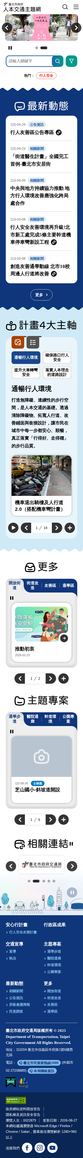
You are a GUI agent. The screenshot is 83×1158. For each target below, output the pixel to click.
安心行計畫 (17, 924)
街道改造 (54, 998)
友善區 (52, 1004)
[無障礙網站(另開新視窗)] (16, 1100)
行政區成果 (55, 924)
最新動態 (14, 983)
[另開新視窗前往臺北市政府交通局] (41, 865)
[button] (65, 7)
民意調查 (16, 1011)
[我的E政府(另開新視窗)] (11, 1082)
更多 (48, 983)
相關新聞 (16, 991)
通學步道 (54, 951)
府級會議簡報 (19, 1004)
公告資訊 (16, 998)
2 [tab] (44, 47)
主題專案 (52, 944)
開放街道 (54, 991)
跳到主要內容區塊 (9, 1)
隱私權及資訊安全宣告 (23, 1115)
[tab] (26, 357)
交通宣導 (14, 944)
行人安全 (46, 75)
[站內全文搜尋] (57, 61)
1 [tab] (36, 47)
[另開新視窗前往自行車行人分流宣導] (41, 27)
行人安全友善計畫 (23, 932)
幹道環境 (54, 965)
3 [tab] (43, 881)
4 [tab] (48, 881)
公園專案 (54, 972)
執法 (12, 958)
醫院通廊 (54, 958)
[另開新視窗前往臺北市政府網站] (22, 1082)
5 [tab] (54, 881)
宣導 (12, 951)
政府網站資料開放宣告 (23, 1109)
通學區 (52, 1011)
